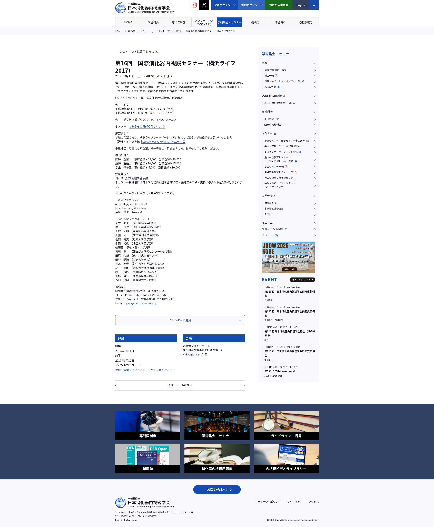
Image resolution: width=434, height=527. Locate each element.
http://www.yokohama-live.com (161, 141)
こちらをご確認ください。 (145, 126)
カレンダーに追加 (180, 320)
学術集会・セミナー (277, 53)
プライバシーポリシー (268, 502)
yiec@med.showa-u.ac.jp (141, 303)
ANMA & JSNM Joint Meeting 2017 (242, 385)
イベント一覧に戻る (180, 385)
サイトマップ (294, 502)
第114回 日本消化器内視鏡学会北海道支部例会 (118, 385)
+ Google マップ (193, 354)
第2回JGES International (279, 371)
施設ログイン (249, 5)
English (301, 5)
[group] (288, 257)
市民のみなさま (278, 5)
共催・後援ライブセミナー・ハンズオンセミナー (145, 370)
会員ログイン (222, 5)
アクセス (314, 502)
